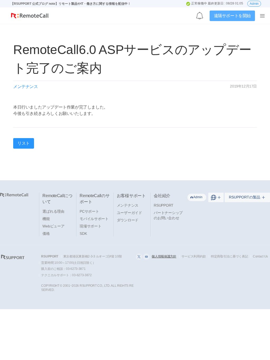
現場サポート (90, 226)
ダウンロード (127, 220)
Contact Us (260, 256)
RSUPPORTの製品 (244, 197)
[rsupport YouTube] (146, 257)
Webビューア (53, 226)
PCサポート (89, 211)
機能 (46, 219)
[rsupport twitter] (139, 257)
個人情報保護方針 (164, 256)
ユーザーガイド (129, 213)
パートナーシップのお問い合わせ (168, 215)
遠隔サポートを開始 (232, 15)
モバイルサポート (94, 219)
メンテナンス (127, 205)
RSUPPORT (163, 205)
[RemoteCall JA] (30, 16)
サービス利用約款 (193, 256)
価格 (46, 233)
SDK (83, 233)
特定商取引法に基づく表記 (229, 256)
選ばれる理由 (53, 211)
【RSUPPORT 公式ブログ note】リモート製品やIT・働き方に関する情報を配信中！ (71, 4)
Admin (254, 4)
